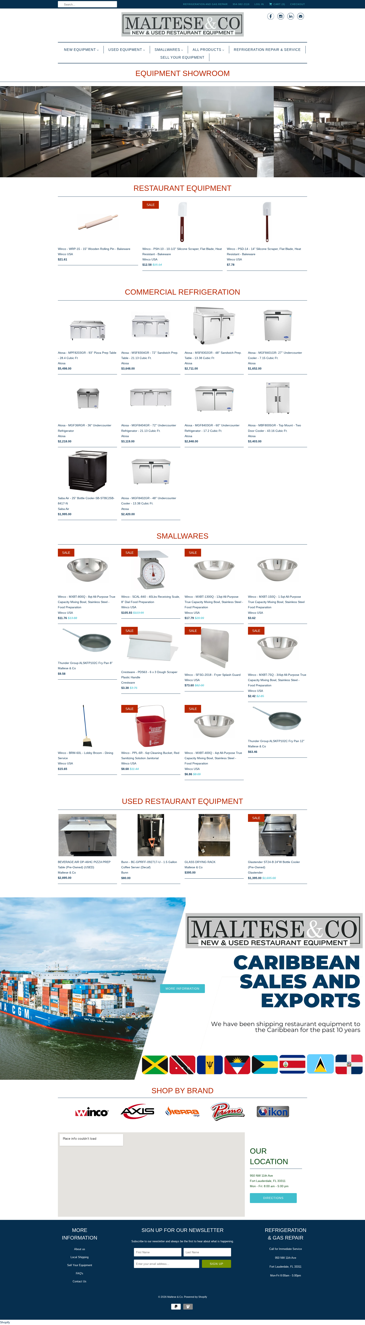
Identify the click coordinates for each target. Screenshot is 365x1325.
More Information (182, 988)
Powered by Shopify (195, 1296)
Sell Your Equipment (79, 1265)
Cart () (279, 4)
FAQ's (79, 1273)
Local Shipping (80, 1257)
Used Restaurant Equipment (182, 801)
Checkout (297, 4)
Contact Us (79, 1281)
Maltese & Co (175, 1296)
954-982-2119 (241, 4)
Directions (273, 1198)
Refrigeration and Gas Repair (205, 4)
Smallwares (182, 536)
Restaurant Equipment (182, 188)
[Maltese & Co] (182, 25)
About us (79, 1249)
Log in (259, 4)
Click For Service (95, 965)
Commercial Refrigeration (182, 292)
